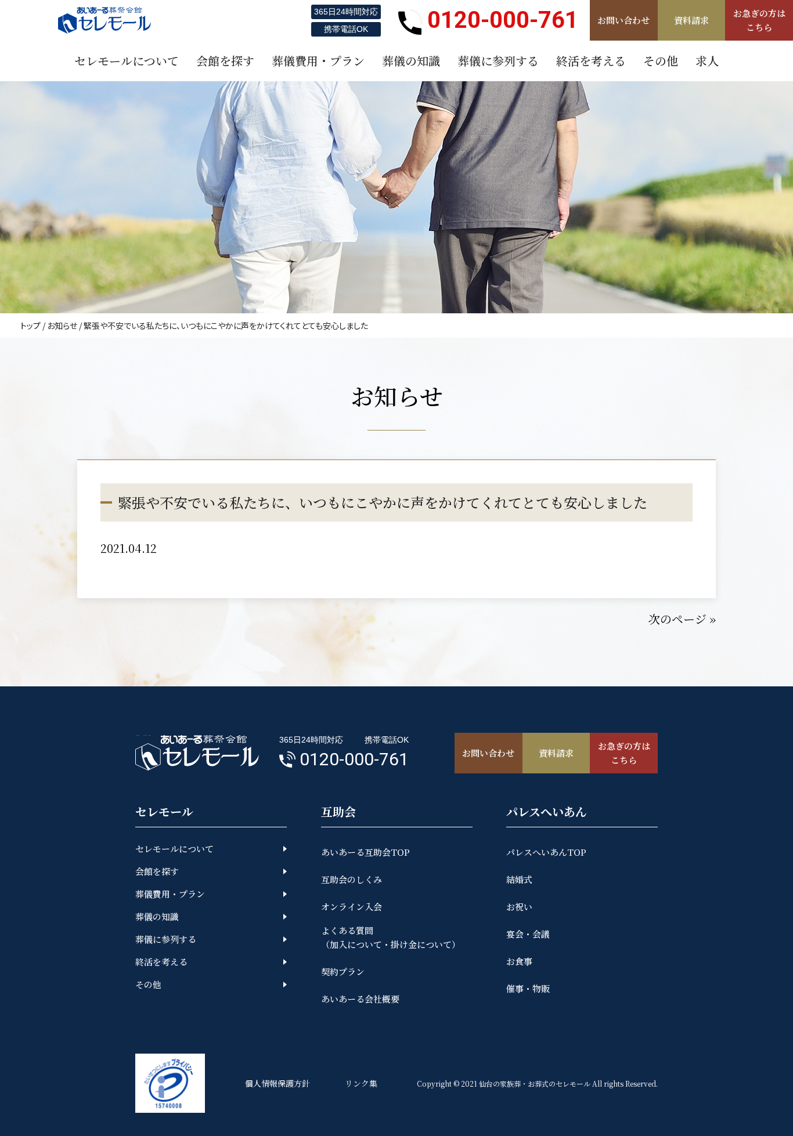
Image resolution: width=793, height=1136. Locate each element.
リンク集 (361, 1083)
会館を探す (157, 871)
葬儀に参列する (165, 939)
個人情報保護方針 (277, 1083)
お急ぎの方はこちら (759, 20)
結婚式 (519, 879)
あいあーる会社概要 (360, 999)
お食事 (519, 961)
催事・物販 (528, 988)
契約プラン (343, 971)
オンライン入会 (351, 906)
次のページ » (682, 618)
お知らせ (62, 325)
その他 (148, 984)
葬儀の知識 (157, 916)
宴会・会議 (528, 934)
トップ (30, 325)
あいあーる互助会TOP (365, 852)
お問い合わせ (623, 20)
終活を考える (161, 962)
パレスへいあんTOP (546, 852)
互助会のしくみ (351, 879)
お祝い (519, 906)
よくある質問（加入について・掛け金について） (390, 937)
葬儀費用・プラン (170, 894)
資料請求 (691, 20)
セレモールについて (174, 848)
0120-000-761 (502, 20)
